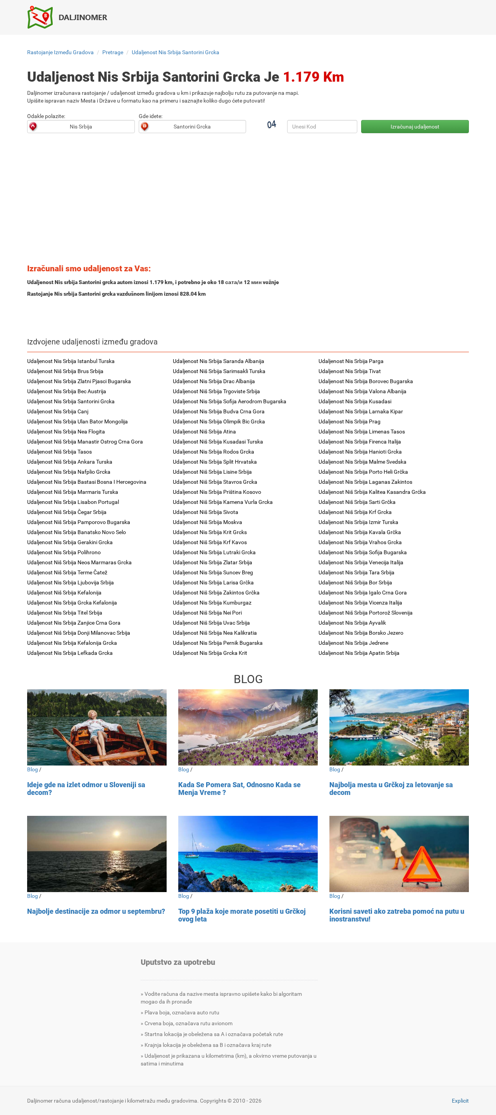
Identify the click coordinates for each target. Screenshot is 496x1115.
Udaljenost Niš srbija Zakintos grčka (216, 592)
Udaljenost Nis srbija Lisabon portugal (73, 502)
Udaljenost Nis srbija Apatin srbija (359, 653)
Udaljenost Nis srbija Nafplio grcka (68, 472)
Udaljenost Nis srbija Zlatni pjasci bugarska (79, 381)
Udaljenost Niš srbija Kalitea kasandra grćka (372, 492)
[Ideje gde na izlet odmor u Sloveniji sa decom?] (97, 727)
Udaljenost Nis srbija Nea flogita (66, 431)
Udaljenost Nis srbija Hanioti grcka (360, 452)
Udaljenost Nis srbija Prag (350, 421)
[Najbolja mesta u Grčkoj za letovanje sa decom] (399, 727)
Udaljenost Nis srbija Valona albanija (362, 391)
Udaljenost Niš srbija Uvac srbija (211, 623)
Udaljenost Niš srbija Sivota (205, 512)
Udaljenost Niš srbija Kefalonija (64, 592)
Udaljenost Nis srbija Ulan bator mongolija (77, 421)
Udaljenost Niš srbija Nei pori (207, 613)
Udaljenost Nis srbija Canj (57, 411)
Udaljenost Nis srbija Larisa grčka (213, 582)
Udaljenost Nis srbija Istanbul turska (71, 361)
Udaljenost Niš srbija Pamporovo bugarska (78, 522)
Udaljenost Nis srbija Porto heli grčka (363, 472)
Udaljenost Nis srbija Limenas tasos (362, 431)
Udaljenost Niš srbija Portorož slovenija (366, 613)
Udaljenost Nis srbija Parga (351, 361)
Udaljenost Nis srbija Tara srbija (356, 572)
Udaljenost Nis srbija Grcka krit (210, 653)
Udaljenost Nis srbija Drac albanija (214, 381)
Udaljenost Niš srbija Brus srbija (65, 371)
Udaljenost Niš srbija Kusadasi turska (218, 441)
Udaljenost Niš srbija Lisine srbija (212, 472)
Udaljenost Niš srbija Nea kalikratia (215, 633)
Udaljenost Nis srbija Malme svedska (362, 462)
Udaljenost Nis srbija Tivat (350, 371)
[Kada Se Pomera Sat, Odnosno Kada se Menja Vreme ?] (248, 727)
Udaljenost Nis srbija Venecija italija (361, 562)
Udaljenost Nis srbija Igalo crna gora (363, 592)
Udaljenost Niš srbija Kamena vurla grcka (223, 502)
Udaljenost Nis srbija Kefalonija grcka (72, 643)
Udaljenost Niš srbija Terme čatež (67, 572)
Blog (32, 769)
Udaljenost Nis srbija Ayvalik (352, 623)
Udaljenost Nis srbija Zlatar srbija (212, 562)
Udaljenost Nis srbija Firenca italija (360, 441)
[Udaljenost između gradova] (71, 17)
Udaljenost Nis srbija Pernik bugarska (218, 643)
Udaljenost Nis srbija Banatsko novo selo (76, 532)
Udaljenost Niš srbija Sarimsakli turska (219, 371)
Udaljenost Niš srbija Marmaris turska (72, 492)
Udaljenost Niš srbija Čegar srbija (67, 512)
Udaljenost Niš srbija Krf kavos (210, 542)
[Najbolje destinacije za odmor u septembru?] (97, 854)
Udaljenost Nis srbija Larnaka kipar (361, 411)
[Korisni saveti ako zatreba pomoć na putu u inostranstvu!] (399, 854)
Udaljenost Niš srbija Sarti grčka (357, 502)
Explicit (460, 1101)
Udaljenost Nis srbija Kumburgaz (212, 602)
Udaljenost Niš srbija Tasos (59, 452)
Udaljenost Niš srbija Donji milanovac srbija (78, 633)
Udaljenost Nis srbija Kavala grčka (360, 532)
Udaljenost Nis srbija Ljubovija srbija (70, 582)
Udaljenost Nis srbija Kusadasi (355, 401)
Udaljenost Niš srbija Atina (204, 431)
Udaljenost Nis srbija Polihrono (64, 552)
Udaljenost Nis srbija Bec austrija (66, 391)
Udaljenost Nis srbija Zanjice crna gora (74, 623)
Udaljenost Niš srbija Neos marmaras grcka (79, 562)
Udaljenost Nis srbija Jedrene (353, 643)
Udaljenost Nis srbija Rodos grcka (213, 452)
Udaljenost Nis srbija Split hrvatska (215, 462)
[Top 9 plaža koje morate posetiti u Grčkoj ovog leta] (248, 854)
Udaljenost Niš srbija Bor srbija (355, 582)
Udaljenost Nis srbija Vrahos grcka (360, 542)
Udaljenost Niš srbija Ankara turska (69, 462)
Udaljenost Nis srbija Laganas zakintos (365, 482)
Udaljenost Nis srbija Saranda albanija (218, 361)
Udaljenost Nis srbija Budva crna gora (219, 411)
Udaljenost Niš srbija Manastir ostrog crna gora (85, 441)
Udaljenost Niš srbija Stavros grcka (215, 482)
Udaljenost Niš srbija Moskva (207, 522)
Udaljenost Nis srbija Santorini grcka (175, 52)
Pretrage (112, 52)
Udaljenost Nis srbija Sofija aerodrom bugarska (229, 401)
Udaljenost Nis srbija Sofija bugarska (363, 552)
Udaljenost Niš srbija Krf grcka (355, 512)
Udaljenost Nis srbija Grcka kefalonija (72, 602)
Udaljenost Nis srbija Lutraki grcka (214, 552)
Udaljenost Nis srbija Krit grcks (210, 532)
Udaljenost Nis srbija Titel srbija (64, 613)
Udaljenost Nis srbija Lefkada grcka (70, 653)
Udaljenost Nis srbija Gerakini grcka (70, 542)
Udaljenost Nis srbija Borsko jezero (361, 633)
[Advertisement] (248, 201)
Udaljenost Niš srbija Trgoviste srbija (216, 391)
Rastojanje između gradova (60, 52)
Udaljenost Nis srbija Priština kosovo (217, 492)
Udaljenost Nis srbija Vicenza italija (360, 602)
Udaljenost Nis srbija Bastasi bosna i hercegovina (86, 482)
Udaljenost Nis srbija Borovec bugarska (366, 381)
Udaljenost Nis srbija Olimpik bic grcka (219, 421)
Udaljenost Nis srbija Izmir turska (358, 522)
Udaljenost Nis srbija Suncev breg (213, 572)
